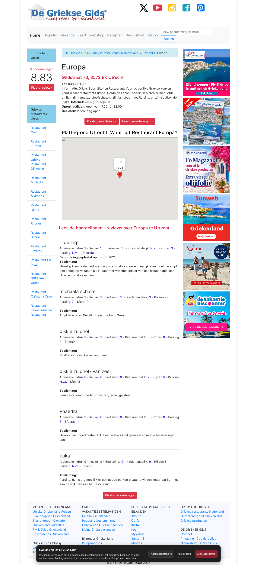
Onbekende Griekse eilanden (102, 525)
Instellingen (184, 553)
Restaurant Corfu (38, 130)
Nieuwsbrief (134, 35)
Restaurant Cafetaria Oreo (41, 294)
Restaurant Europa (38, 143)
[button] (119, 175)
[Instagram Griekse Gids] (172, 7)
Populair (51, 35)
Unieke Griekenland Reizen (52, 511)
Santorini (137, 538)
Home (35, 35)
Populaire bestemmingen (99, 520)
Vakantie (68, 35)
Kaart (82, 35)
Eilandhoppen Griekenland (51, 516)
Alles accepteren (206, 553)
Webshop (96, 35)
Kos (133, 529)
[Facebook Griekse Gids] (186, 7)
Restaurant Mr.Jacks (38, 180)
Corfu (135, 520)
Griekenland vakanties (48, 525)
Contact (186, 534)
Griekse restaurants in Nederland (115, 53)
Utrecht (147, 53)
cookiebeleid (130, 558)
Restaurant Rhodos (38, 221)
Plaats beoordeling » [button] (101, 121)
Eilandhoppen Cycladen (49, 520)
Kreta (135, 525)
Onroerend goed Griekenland (201, 516)
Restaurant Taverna (38, 248)
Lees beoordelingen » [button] (137, 121)
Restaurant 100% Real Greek (38, 278)
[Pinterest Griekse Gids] (200, 7)
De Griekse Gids (76, 53)
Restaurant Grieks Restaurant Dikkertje (38, 161)
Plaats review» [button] (41, 87)
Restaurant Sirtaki (38, 235)
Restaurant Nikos (38, 207)
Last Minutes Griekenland (51, 534)
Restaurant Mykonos (38, 194)
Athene (136, 516)
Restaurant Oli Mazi (41, 262)
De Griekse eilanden (96, 516)
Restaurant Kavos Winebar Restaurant (41, 310)
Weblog (153, 35)
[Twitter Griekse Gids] (143, 7)
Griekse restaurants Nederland (202, 511)
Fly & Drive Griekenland (49, 529)
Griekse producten (194, 520)
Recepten (114, 35)
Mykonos (137, 534)
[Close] (120, 162)
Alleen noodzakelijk (161, 553)
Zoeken (168, 39)
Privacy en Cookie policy (198, 538)
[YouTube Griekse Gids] (157, 7)
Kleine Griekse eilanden (98, 529)
